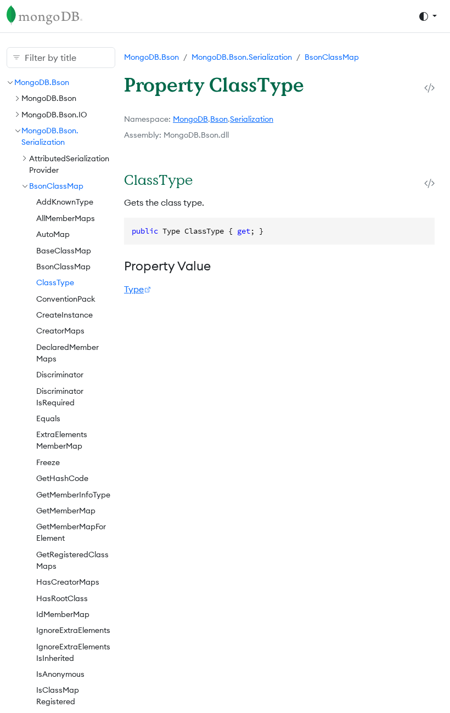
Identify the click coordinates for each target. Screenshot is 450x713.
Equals (48, 418)
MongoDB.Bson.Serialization (242, 57)
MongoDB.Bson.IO (54, 115)
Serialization (251, 119)
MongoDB (190, 119)
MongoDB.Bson (41, 82)
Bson (219, 119)
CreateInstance (64, 315)
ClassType (55, 282)
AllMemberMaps (65, 218)
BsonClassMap (56, 186)
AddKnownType (64, 202)
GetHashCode (62, 478)
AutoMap (53, 234)
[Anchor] (206, 179)
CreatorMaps (60, 331)
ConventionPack (65, 299)
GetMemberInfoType (73, 495)
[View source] (429, 88)
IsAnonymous (60, 674)
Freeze (48, 462)
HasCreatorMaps (67, 582)
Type (134, 289)
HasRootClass (62, 598)
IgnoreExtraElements (73, 630)
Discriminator (59, 375)
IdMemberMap (62, 614)
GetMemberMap (65, 511)
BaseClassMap (63, 251)
